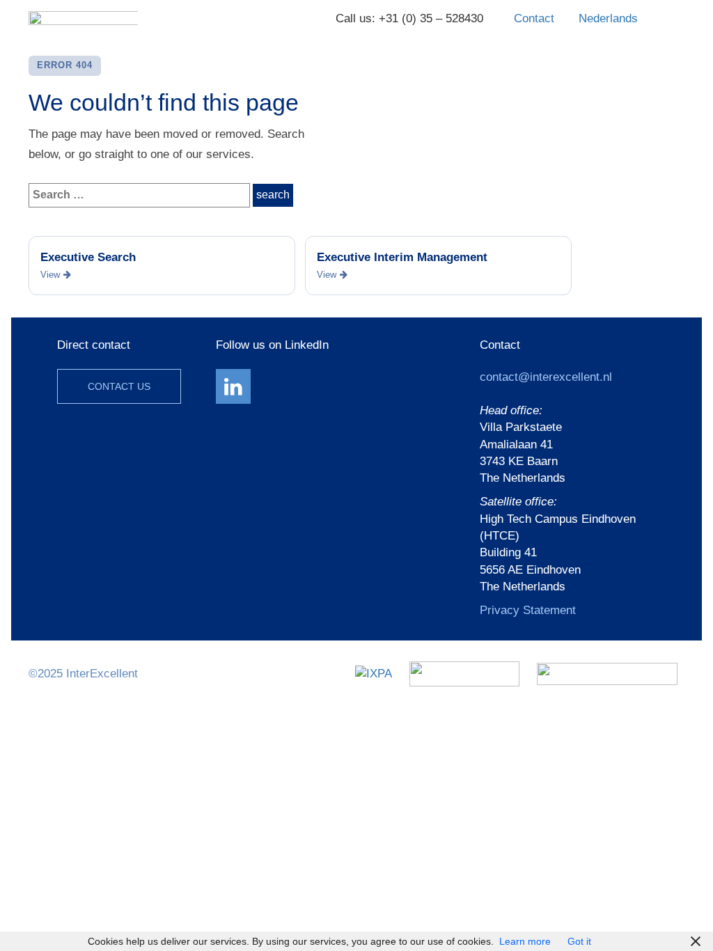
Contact (534, 18)
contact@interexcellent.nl (546, 377)
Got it (579, 941)
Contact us (119, 386)
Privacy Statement (528, 610)
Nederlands (608, 18)
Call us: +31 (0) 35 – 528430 (409, 18)
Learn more (525, 941)
